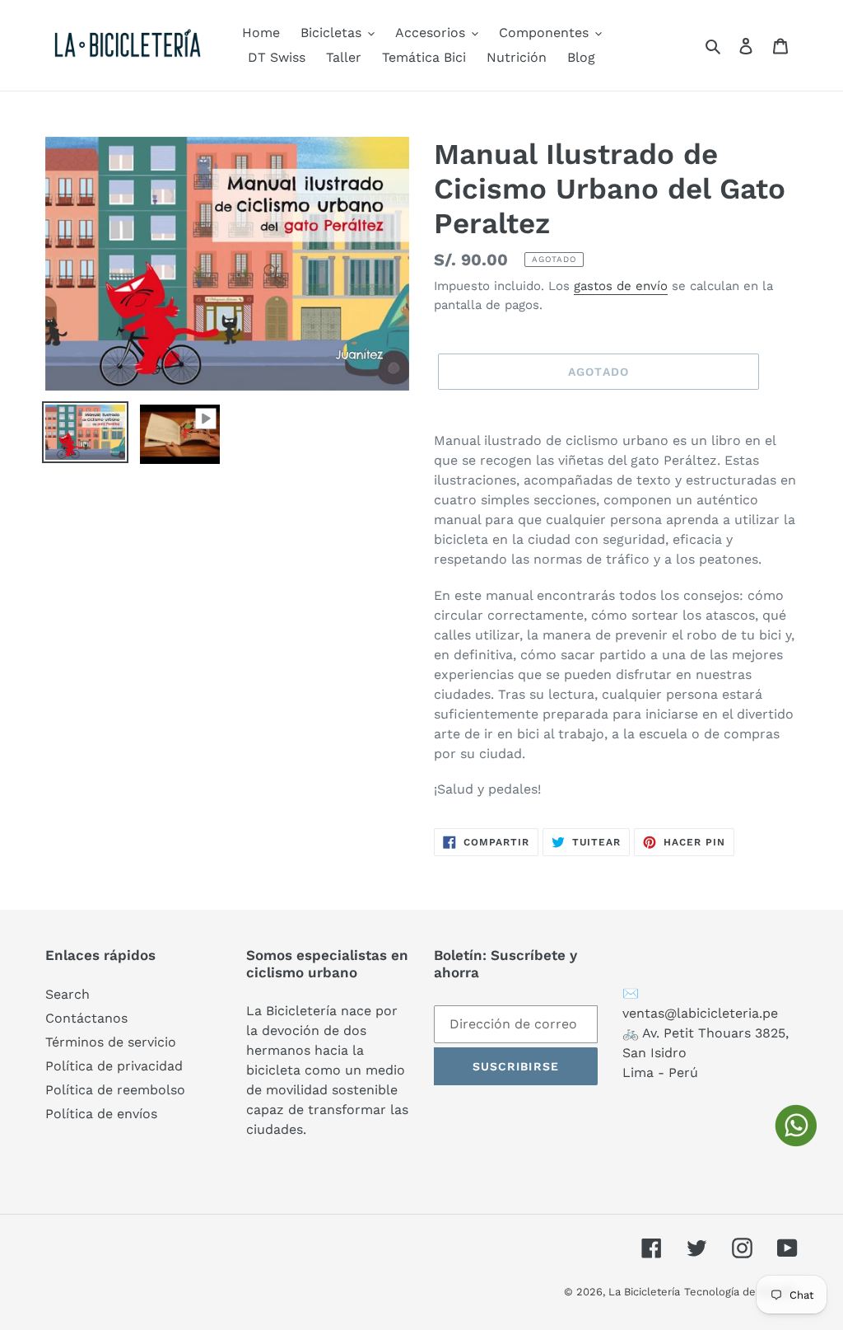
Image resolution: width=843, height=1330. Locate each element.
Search (67, 994)
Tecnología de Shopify (741, 1292)
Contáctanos (86, 1018)
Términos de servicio (110, 1042)
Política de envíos (101, 1114)
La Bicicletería (644, 1292)
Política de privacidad (114, 1066)
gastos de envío (621, 286)
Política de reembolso (115, 1090)
